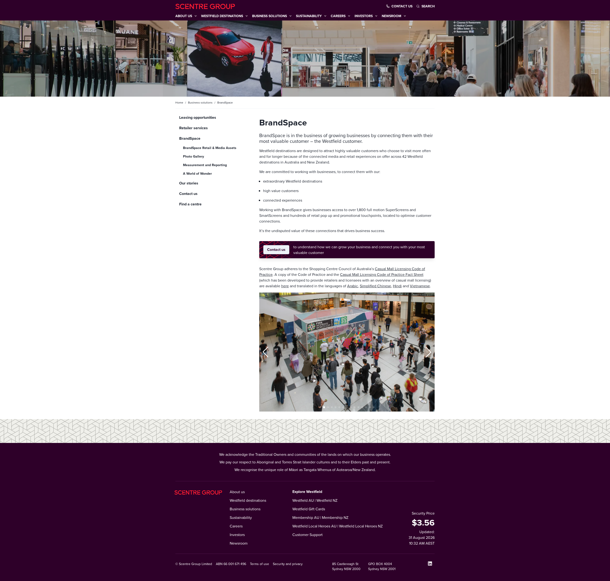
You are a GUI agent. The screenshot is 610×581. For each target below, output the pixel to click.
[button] (265, 352)
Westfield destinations (248, 500)
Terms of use (259, 563)
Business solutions (200, 102)
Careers (236, 526)
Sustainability (241, 517)
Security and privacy (288, 563)
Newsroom (239, 543)
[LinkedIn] (430, 563)
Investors (237, 534)
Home (179, 102)
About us (237, 491)
